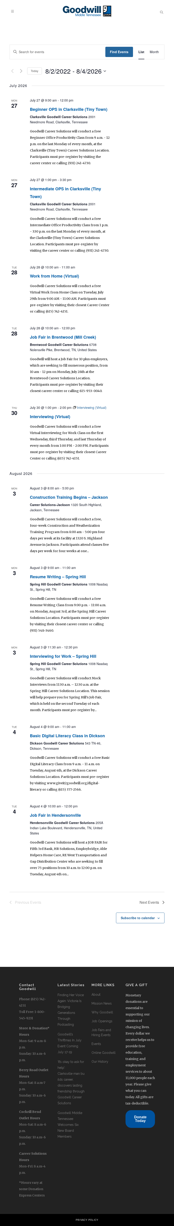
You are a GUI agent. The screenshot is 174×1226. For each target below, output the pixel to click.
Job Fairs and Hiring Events (101, 1032)
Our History (100, 1061)
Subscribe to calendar (138, 918)
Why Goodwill (102, 1012)
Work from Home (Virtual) (54, 276)
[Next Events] (21, 71)
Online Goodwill (104, 1053)
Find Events (119, 52)
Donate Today (140, 1119)
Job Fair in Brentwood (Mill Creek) (63, 337)
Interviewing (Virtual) (50, 416)
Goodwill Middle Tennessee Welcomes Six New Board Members (70, 1124)
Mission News (102, 1003)
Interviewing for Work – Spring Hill (63, 656)
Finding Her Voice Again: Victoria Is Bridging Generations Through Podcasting (71, 1009)
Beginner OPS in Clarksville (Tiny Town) (68, 109)
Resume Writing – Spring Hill (58, 577)
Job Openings (102, 1021)
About (96, 994)
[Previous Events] (12, 71)
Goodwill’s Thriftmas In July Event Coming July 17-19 (70, 1043)
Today (34, 71)
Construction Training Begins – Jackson (69, 497)
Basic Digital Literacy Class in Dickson (67, 736)
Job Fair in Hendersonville (55, 815)
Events (96, 1044)
